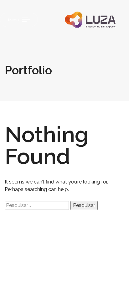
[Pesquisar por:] (37, 205)
